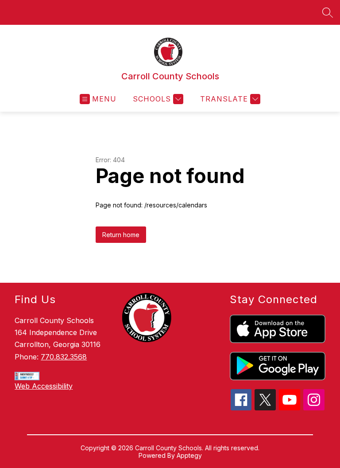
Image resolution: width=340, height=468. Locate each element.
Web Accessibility (44, 386)
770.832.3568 (64, 356)
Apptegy (189, 455)
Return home (120, 234)
